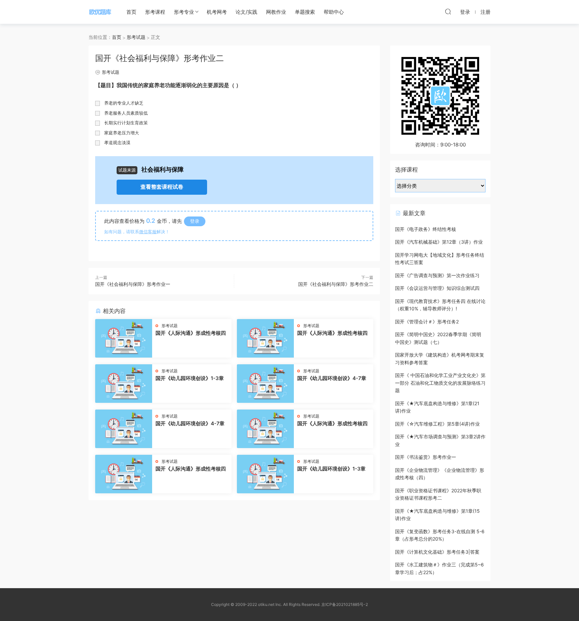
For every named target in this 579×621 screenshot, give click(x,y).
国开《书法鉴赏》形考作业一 (425, 457)
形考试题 (110, 72)
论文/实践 (246, 12)
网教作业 (276, 12)
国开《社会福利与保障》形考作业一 (132, 284)
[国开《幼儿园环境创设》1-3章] (123, 383)
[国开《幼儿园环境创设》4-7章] (265, 383)
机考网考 (217, 12)
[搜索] (448, 11)
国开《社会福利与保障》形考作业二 (335, 284)
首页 (131, 12)
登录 (194, 221)
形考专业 (184, 12)
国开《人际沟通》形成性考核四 (190, 333)
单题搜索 (305, 12)
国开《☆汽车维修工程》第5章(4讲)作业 (437, 424)
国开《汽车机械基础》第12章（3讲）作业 (439, 242)
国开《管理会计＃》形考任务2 (427, 321)
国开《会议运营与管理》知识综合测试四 (437, 288)
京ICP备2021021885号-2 (344, 604)
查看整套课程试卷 (161, 187)
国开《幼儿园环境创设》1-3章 (189, 378)
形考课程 (155, 12)
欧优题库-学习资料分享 (100, 11)
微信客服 (147, 231)
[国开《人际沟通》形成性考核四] (123, 338)
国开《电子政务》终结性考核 (425, 229)
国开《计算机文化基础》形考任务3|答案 (437, 552)
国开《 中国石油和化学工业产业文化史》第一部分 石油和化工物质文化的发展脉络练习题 (440, 382)
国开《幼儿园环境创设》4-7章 (331, 378)
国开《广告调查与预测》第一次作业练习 (437, 275)
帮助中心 (334, 12)
